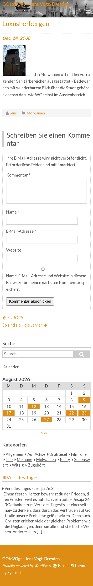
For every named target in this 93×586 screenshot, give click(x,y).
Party (65, 459)
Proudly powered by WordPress (26, 565)
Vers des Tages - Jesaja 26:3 (29, 488)
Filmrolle (79, 454)
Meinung (24, 459)
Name (12, 212)
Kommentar (18, 175)
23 (84, 413)
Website (13, 250)
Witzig (18, 465)
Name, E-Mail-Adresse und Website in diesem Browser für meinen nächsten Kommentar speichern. (46, 283)
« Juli (45, 432)
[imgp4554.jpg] (14, 74)
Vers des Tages (22, 477)
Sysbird (14, 572)
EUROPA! (16, 317)
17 (8, 413)
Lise (9, 459)
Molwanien (36, 113)
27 (46, 419)
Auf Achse (36, 454)
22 (71, 413)
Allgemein (14, 454)
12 (33, 406)
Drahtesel (58, 454)
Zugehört (36, 465)
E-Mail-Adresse (21, 231)
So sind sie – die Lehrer (22, 325)
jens (13, 113)
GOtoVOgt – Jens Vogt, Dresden (35, 4)
